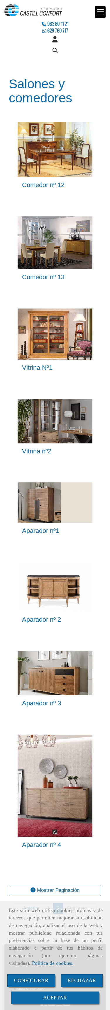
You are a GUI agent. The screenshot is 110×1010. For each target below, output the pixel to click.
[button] (55, 39)
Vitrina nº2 (36, 451)
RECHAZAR (81, 980)
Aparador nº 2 (41, 619)
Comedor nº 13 (43, 277)
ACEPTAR (55, 998)
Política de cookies (52, 963)
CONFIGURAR (31, 980)
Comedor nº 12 (43, 185)
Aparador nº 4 (41, 844)
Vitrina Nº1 (37, 367)
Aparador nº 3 (41, 703)
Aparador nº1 (40, 530)
